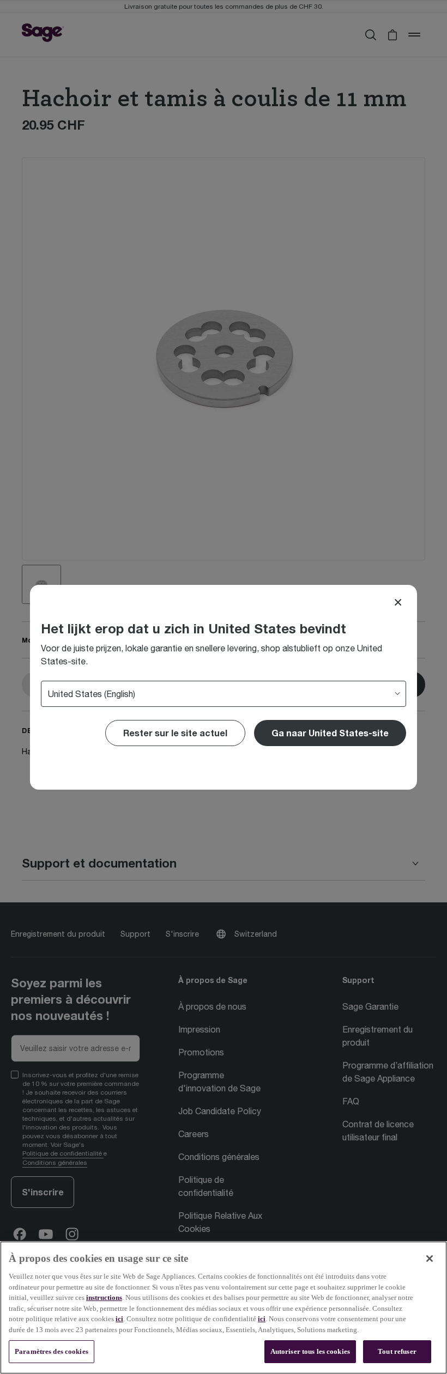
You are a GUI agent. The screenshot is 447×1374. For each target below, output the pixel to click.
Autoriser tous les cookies (310, 1351)
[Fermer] (430, 1259)
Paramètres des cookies (51, 1351)
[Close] (398, 602)
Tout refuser (397, 1351)
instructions (104, 1297)
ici (119, 1319)
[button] (330, 733)
